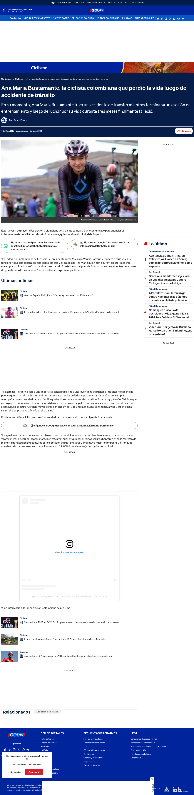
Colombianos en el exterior (161, 251)
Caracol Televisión (49, 743)
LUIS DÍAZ (127, 18)
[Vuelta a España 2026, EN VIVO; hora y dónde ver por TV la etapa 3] (9, 295)
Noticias (37, 764)
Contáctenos (89, 754)
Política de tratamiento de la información (148, 747)
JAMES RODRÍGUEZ (144, 18)
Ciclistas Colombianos (47, 711)
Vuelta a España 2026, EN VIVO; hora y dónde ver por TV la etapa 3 (58, 295)
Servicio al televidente (93, 739)
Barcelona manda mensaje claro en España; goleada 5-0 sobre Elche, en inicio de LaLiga (169, 279)
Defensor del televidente (94, 743)
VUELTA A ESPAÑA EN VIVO (37, 18)
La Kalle (44, 750)
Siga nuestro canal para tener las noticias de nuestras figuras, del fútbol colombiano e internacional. (35, 246)
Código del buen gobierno (94, 750)
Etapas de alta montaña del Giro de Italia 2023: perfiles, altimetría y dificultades (65, 639)
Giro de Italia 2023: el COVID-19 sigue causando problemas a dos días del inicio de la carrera (71, 333)
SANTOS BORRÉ (61, 18)
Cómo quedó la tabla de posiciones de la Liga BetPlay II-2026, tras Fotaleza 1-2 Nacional (169, 313)
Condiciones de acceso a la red (144, 739)
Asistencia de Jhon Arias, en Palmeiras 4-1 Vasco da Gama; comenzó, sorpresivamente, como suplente (170, 261)
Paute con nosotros (92, 765)
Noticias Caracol (48, 739)
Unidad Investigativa (96, 2)
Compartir (186, 131)
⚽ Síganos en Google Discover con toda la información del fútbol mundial (104, 244)
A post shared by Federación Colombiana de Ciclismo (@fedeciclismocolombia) (69, 596)
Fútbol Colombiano (158, 289)
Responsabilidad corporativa (143, 743)
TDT (85, 747)
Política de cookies (139, 750)
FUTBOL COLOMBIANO (108, 18)
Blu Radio (45, 747)
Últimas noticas (64, 2)
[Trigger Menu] (4, 10)
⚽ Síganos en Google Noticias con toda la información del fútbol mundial (72, 425)
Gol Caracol (79, 2)
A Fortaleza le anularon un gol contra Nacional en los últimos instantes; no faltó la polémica (168, 296)
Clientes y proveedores (94, 758)
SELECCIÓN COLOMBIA (83, 18)
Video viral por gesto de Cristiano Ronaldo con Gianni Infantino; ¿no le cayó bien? (170, 330)
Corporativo (136, 758)
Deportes (21, 764)
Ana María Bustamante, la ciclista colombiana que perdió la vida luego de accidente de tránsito (67, 79)
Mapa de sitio (89, 762)
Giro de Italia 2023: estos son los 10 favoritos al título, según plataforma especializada (68, 655)
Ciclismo (19, 79)
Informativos (138, 2)
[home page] (53, 3)
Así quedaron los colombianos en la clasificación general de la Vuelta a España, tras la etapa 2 (71, 312)
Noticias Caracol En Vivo (118, 2)
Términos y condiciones (141, 754)
